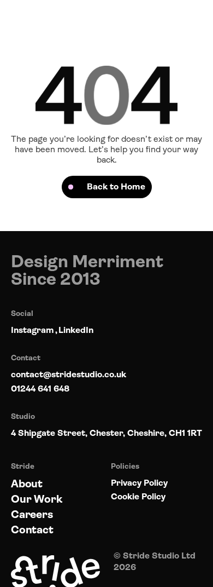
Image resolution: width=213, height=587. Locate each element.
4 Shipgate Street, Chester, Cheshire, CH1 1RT (106, 433)
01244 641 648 (40, 388)
